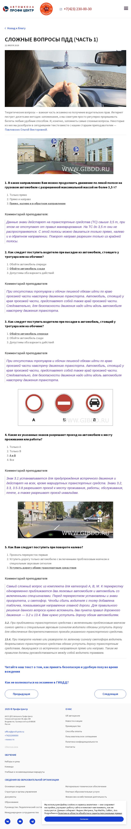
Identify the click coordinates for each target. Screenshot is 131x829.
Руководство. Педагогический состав (24, 807)
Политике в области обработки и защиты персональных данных (90, 813)
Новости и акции (74, 721)
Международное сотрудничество (22, 812)
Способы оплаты (74, 731)
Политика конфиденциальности (82, 741)
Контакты (70, 746)
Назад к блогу (16, 28)
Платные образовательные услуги (83, 791)
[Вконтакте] (7, 821)
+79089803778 (9, 740)
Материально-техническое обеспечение (86, 786)
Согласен (84, 819)
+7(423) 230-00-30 (77, 8)
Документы (10, 796)
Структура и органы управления (21, 791)
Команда (9, 766)
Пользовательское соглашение (81, 736)
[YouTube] (20, 821)
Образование (11, 802)
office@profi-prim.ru (14, 731)
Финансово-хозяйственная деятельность (86, 796)
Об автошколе (73, 715)
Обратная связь (11, 747)
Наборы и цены (12, 761)
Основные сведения (15, 786)
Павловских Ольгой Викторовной (26, 129)
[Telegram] (32, 821)
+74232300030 (11, 735)
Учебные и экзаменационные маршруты (25, 771)
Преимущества (73, 726)
